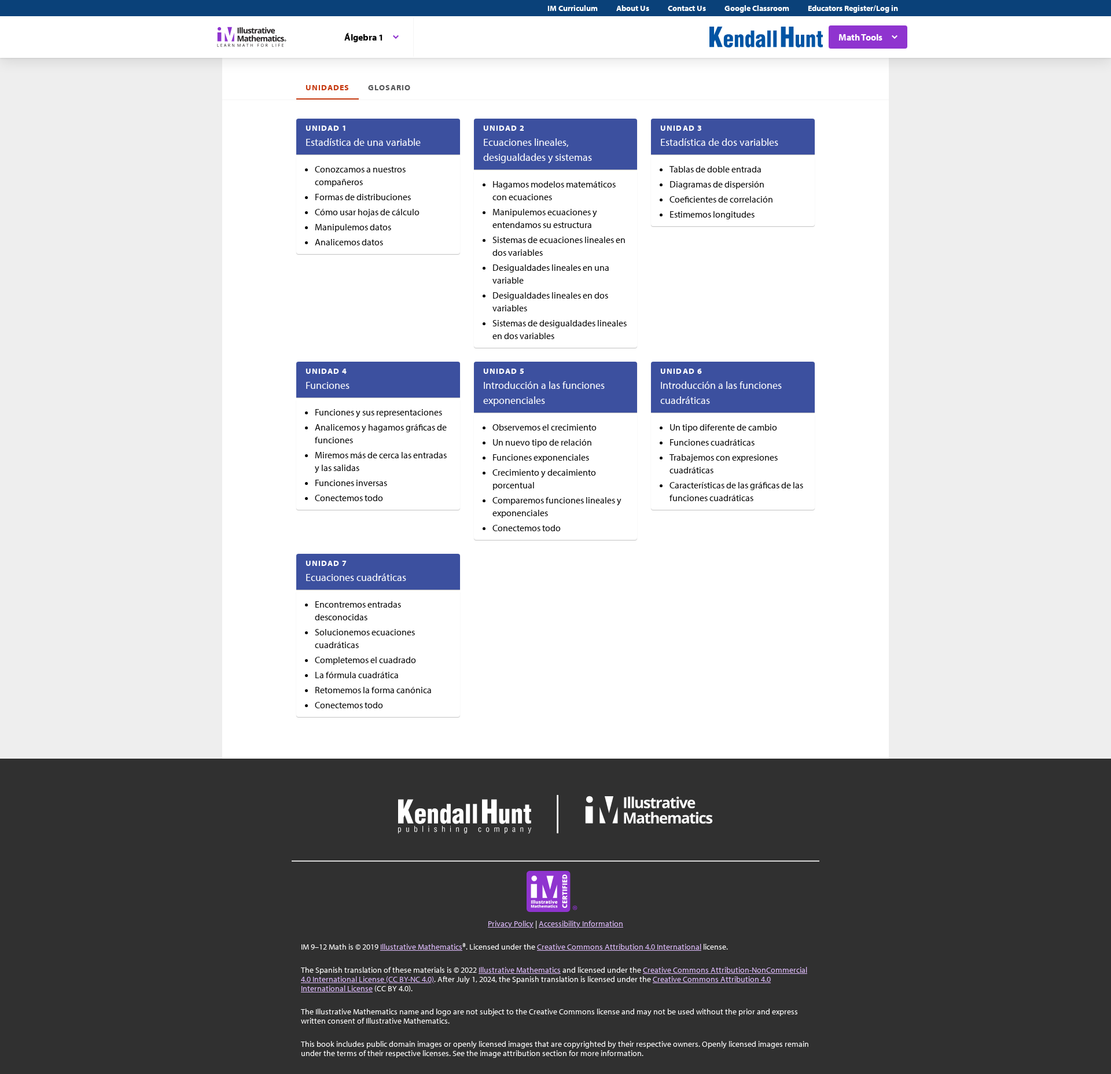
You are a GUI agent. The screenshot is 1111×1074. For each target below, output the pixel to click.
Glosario (389, 87)
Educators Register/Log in (853, 8)
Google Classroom (756, 8)
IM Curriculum (572, 8)
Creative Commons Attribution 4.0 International (619, 946)
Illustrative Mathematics (421, 946)
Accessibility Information (581, 923)
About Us (632, 8)
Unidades (328, 87)
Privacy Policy (511, 923)
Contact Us (687, 8)
